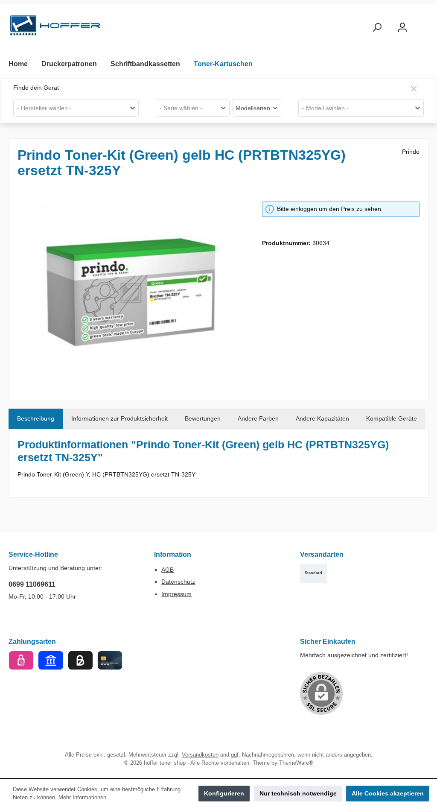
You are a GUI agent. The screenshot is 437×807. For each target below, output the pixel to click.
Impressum (176, 594)
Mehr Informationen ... (85, 798)
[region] (131, 293)
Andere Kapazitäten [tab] (322, 418)
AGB (167, 569)
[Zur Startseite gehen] (55, 28)
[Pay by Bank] (50, 660)
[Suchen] (376, 27)
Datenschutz (178, 581)
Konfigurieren (224, 793)
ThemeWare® (296, 763)
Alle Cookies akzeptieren (388, 793)
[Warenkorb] (422, 23)
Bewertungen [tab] (203, 418)
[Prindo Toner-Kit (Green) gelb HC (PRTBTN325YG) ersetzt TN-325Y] (131, 293)
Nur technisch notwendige (298, 793)
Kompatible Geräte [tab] (391, 418)
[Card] (109, 660)
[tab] (36, 419)
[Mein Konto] (402, 27)
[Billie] (80, 660)
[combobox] (76, 108)
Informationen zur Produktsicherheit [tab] (119, 418)
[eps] (21, 660)
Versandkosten (200, 755)
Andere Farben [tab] (258, 418)
